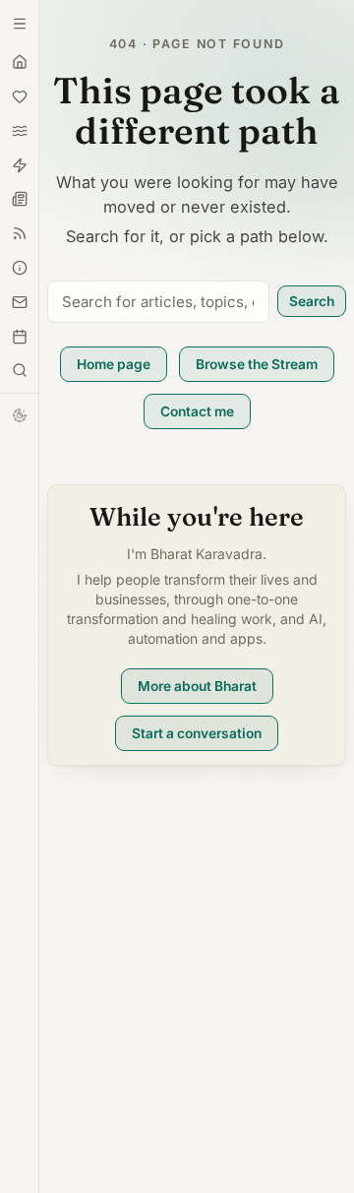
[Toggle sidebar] (19, 370)
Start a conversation (197, 733)
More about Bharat (197, 686)
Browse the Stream (257, 364)
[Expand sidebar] (19, 23)
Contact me (197, 411)
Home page (113, 364)
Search (311, 301)
